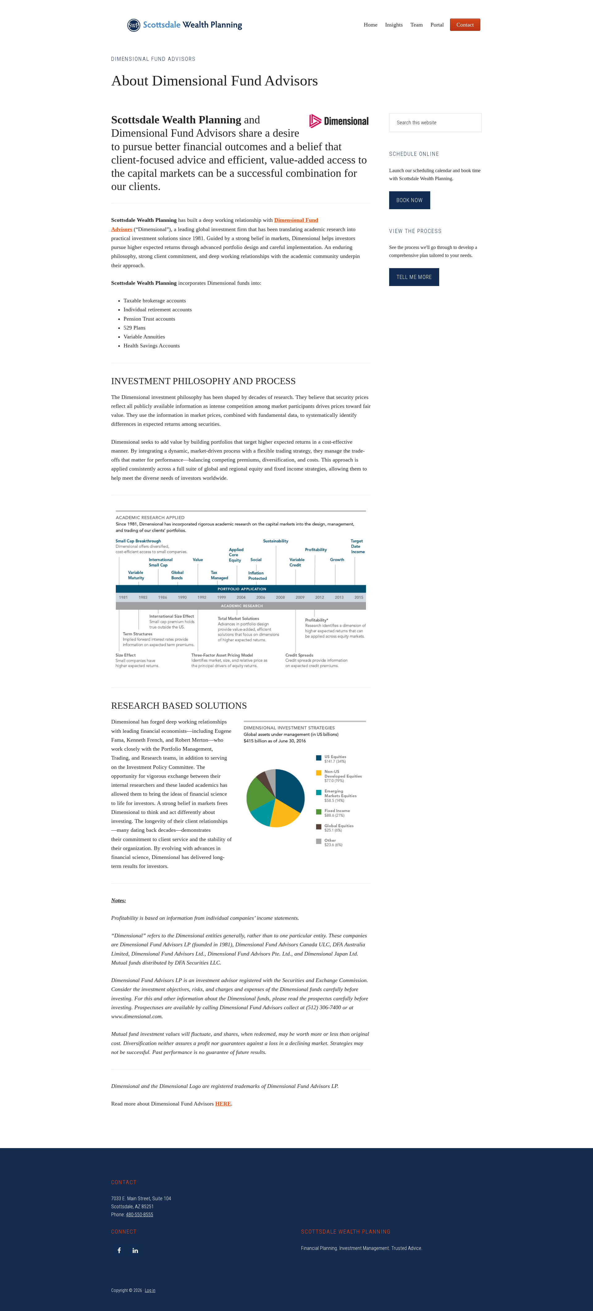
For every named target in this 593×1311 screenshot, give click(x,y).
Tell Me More (414, 277)
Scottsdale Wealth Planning (184, 28)
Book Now (410, 200)
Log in (150, 1290)
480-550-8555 (139, 1215)
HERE (223, 1104)
